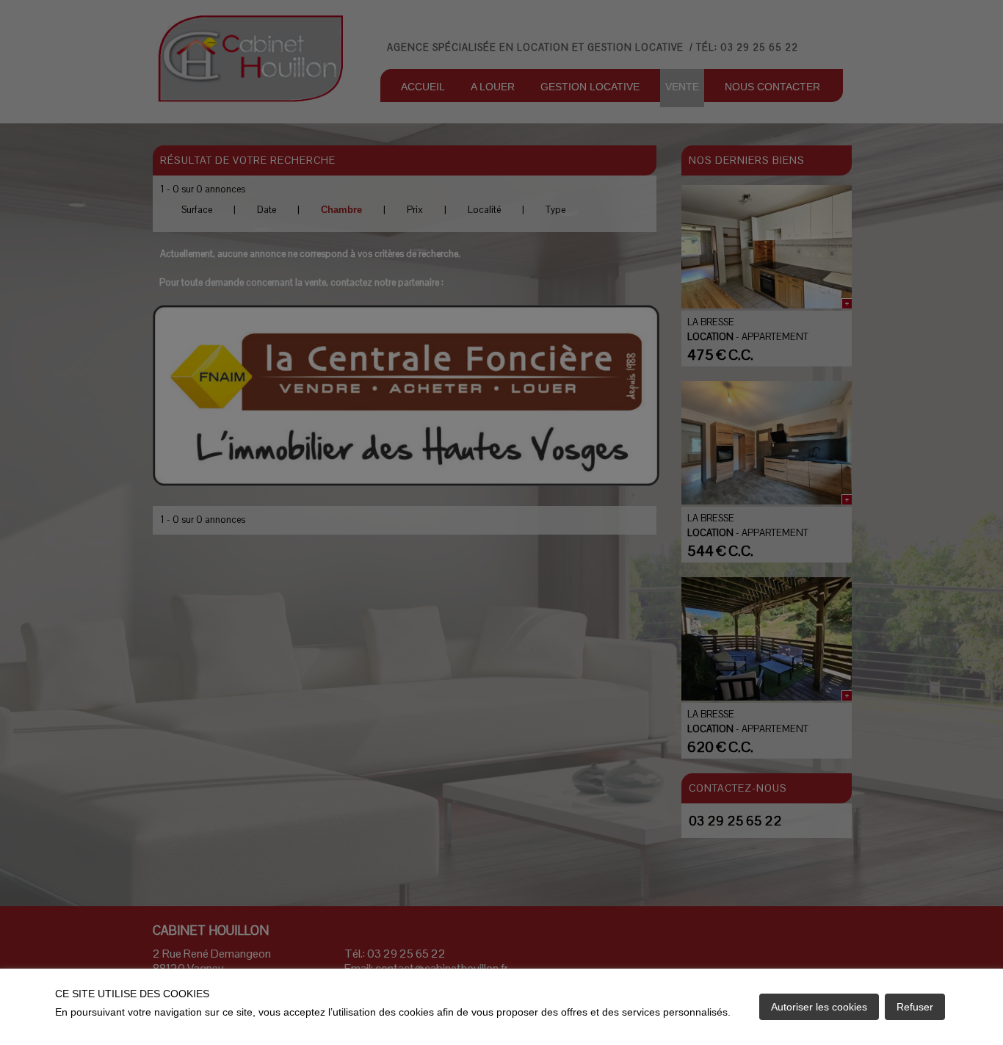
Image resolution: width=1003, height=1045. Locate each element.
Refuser (915, 1007)
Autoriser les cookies (819, 1007)
